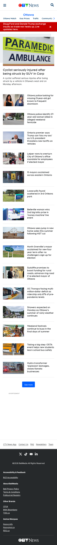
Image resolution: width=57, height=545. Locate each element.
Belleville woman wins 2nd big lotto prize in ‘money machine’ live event (38, 213)
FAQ (32, 444)
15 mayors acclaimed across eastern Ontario (39, 173)
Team (51, 444)
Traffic (36, 18)
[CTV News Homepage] (29, 5)
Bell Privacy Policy (11, 489)
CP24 (5, 506)
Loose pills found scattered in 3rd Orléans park (40, 194)
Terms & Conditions (11, 492)
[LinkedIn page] (36, 454)
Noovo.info (8, 524)
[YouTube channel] (31, 454)
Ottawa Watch (9, 18)
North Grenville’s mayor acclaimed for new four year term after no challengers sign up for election (39, 252)
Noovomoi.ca (9, 527)
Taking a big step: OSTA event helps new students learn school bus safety (40, 347)
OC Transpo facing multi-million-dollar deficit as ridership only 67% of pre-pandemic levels (40, 292)
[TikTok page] (25, 454)
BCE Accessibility (10, 477)
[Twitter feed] (20, 454)
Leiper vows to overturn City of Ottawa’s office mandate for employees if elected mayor (40, 158)
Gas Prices (24, 18)
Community (47, 18)
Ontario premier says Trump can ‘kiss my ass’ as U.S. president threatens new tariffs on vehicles (40, 138)
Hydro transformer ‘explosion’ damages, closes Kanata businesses (38, 367)
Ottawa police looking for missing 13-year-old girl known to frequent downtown (40, 99)
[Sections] (4, 5)
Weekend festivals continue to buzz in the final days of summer (39, 329)
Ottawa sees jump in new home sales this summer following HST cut (40, 231)
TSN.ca (6, 513)
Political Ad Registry (11, 495)
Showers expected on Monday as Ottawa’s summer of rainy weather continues (40, 311)
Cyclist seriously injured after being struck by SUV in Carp (24, 71)
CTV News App (9, 444)
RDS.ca (6, 530)
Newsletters (41, 444)
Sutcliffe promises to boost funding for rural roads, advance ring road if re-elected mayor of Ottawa (40, 273)
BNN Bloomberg (10, 510)
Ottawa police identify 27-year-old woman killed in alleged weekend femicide (40, 118)
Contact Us (23, 444)
